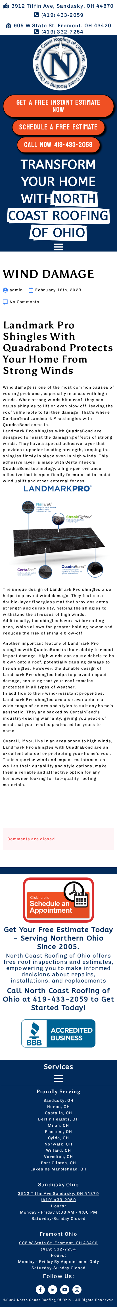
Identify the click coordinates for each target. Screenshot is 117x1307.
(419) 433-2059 (58, 1199)
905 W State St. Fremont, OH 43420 (58, 1243)
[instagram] (77, 1289)
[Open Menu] (58, 247)
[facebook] (40, 1289)
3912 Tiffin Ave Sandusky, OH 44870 (58, 1193)
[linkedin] (52, 1289)
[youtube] (64, 1289)
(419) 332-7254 (58, 1249)
